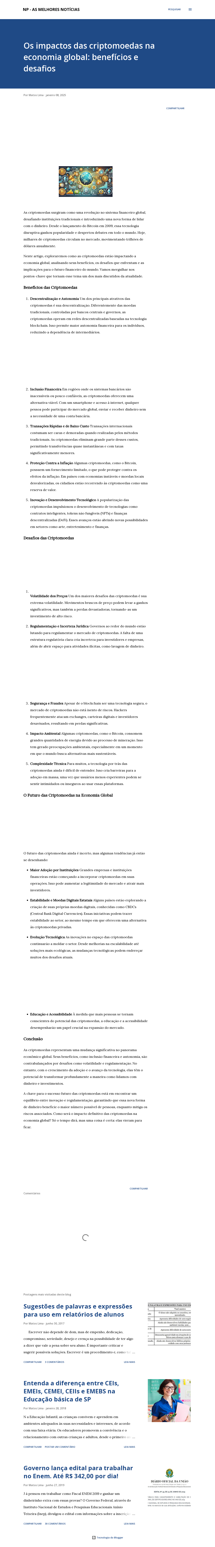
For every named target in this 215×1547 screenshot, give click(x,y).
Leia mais (129, 1362)
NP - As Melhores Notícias (51, 9)
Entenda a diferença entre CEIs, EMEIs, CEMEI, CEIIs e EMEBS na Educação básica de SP (71, 1391)
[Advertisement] (86, 129)
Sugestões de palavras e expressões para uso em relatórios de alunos (78, 1310)
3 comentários (54, 1362)
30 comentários (55, 1523)
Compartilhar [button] (175, 108)
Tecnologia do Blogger (109, 1537)
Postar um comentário (60, 1446)
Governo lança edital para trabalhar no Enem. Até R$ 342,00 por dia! (78, 1472)
